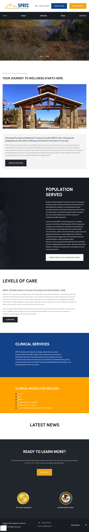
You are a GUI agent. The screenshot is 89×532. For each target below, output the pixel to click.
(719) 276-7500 (44, 6)
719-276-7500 (33, 463)
